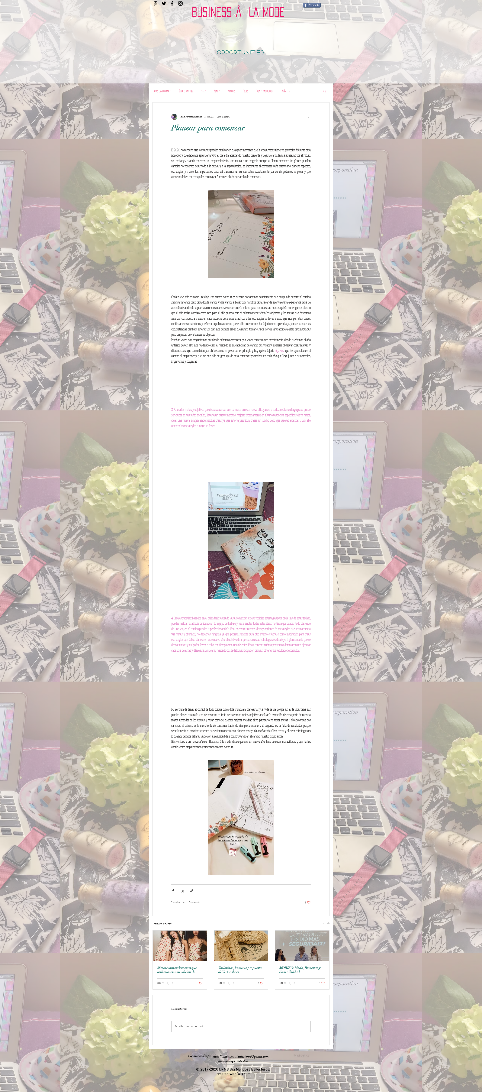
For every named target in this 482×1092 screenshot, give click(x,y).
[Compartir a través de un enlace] (191, 891)
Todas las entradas (162, 91)
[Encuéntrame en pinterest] (156, 3)
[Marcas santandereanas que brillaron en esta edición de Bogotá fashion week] (180, 946)
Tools (245, 91)
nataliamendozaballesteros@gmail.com (241, 1056)
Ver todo (326, 923)
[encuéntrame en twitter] (164, 3)
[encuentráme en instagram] (180, 3)
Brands (231, 91)
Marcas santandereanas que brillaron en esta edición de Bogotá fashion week (177, 970)
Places (203, 91)
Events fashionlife (265, 91)
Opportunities (186, 91)
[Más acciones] (308, 117)
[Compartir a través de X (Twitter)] (182, 891)
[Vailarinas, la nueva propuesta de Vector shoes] (241, 946)
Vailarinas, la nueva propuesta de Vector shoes (240, 970)
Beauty (217, 91)
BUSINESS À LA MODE (238, 12)
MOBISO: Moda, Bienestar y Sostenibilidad (299, 970)
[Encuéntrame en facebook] (172, 3)
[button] (324, 90)
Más (284, 91)
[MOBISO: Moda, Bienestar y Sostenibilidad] (302, 946)
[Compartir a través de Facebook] (173, 891)
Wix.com (244, 1074)
